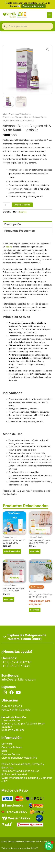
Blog (4, 750)
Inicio (5, 114)
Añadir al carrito (22, 205)
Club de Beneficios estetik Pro (19, 757)
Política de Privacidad (14, 774)
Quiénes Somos (10, 754)
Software (6, 743)
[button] (47, 49)
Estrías (28, 117)
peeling (9, 247)
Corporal (20, 117)
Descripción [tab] (12, 224)
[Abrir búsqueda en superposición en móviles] (27, 27)
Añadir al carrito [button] (12, 551)
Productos (13, 114)
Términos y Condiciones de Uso (20, 770)
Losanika (23, 212)
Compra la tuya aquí (33, 6)
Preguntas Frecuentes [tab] (19, 230)
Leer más (34, 551)
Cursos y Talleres (11, 747)
